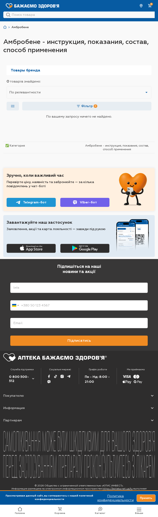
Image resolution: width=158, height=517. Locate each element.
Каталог (100, 513)
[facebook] (49, 376)
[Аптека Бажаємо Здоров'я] (5, 27)
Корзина (60, 513)
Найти (8, 15)
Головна (20, 513)
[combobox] (15, 305)
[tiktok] (55, 376)
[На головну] (55, 357)
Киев (141, 5)
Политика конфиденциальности (115, 498)
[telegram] (69, 376)
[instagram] (62, 376)
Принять (146, 498)
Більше (139, 513)
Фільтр (88, 106)
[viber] (49, 382)
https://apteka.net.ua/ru (117, 488)
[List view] (13, 106)
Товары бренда (25, 70)
